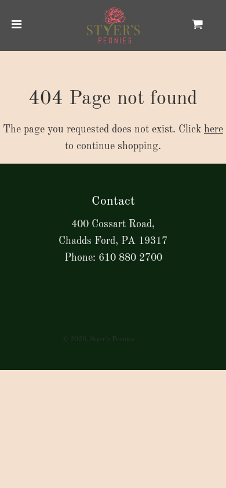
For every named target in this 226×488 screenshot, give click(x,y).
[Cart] (206, 25)
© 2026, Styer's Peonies (98, 339)
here (213, 129)
